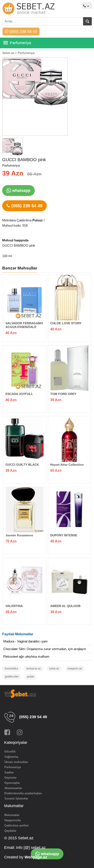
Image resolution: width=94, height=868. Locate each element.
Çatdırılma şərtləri (16, 825)
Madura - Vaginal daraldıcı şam (25, 641)
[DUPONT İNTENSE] (69, 509)
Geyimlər (10, 777)
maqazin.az (75, 668)
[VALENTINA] (24, 580)
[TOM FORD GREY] (69, 368)
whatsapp (20, 190)
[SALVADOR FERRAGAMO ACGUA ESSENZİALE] (24, 297)
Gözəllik (10, 751)
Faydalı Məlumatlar (17, 634)
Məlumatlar (11, 815)
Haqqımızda (12, 820)
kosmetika (11, 668)
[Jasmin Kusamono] (24, 509)
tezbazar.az (33, 668)
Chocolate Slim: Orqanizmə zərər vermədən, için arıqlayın (44, 649)
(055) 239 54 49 (22, 31)
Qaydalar (10, 830)
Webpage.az (35, 857)
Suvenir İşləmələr (16, 798)
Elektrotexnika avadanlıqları (23, 793)
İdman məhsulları (16, 762)
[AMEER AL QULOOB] (69, 580)
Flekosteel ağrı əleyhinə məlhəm (26, 656)
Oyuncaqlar (12, 782)
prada (30, 676)
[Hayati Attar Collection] (69, 439)
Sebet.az (8, 53)
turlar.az (54, 668)
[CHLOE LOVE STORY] (69, 297)
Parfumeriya (26, 53)
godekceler (12, 676)
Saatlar (9, 772)
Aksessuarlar (13, 788)
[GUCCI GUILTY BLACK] (24, 439)
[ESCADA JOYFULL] (24, 368)
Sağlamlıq (11, 756)
